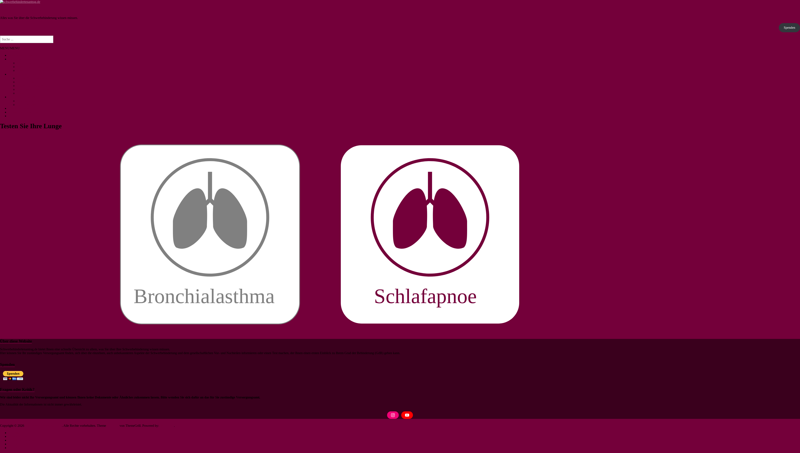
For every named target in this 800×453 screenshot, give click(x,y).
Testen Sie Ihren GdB (22, 108)
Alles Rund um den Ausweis (35, 70)
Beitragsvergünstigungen (33, 89)
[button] (10, 48)
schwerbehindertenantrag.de (24, 10)
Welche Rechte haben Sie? (25, 74)
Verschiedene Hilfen (30, 101)
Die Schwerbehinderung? (25, 59)
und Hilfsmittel (26, 104)
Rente (20, 93)
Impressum (15, 432)
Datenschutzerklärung (22, 436)
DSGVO (14, 447)
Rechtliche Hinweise (22, 440)
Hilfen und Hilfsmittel (22, 97)
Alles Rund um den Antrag (34, 66)
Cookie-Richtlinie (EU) (23, 444)
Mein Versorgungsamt (22, 55)
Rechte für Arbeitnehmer (33, 78)
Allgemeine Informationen (34, 63)
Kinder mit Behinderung (33, 85)
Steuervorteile (26, 82)
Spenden (789, 27)
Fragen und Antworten (23, 112)
